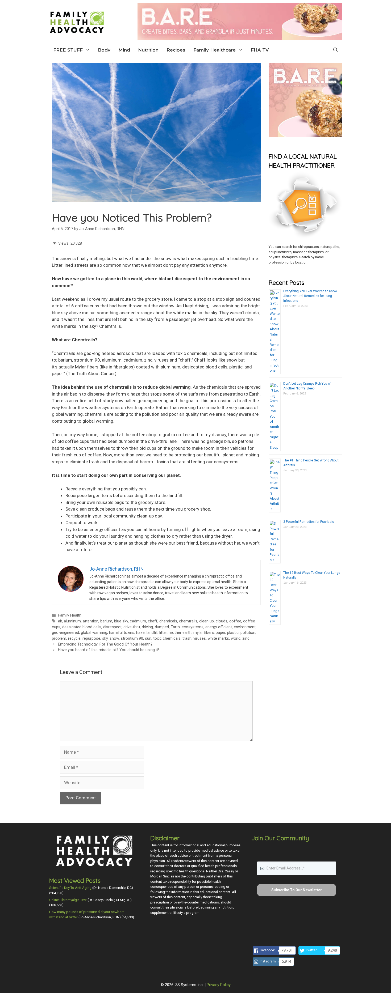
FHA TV (260, 50)
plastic (233, 632)
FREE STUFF (68, 50)
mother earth (180, 632)
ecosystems (192, 627)
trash (187, 638)
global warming (94, 632)
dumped (162, 627)
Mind (124, 50)
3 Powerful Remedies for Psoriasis (308, 522)
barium (106, 621)
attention (90, 621)
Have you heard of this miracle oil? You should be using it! (108, 650)
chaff (152, 621)
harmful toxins (121, 632)
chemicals (168, 621)
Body (104, 50)
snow (114, 638)
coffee (235, 621)
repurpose (91, 638)
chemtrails (188, 621)
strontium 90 (132, 638)
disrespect (112, 627)
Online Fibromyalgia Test (68, 900)
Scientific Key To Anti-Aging (70, 888)
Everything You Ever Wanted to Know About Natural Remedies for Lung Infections (310, 296)
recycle (74, 638)
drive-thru (131, 627)
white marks (218, 638)
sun (148, 638)
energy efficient (218, 627)
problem (59, 638)
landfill (152, 632)
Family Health (69, 615)
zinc (245, 638)
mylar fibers (203, 632)
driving (147, 627)
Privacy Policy (219, 984)
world (235, 638)
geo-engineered (65, 632)
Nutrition (148, 50)
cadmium (138, 621)
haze (140, 632)
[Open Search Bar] (335, 50)
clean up (206, 621)
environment (245, 627)
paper (220, 632)
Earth (175, 627)
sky (105, 638)
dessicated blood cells (81, 627)
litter (163, 632)
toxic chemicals (167, 638)
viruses (199, 638)
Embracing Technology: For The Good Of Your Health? (105, 644)
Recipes (176, 50)
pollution (247, 632)
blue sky (121, 621)
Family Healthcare (214, 50)
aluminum (72, 621)
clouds (221, 621)
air (60, 621)
